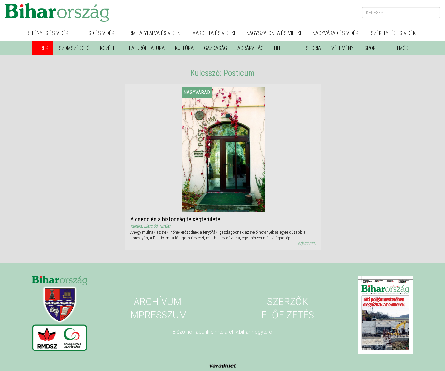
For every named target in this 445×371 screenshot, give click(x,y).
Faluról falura (147, 48)
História (311, 48)
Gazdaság (215, 48)
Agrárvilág (250, 48)
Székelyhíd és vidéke (394, 33)
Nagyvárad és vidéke (336, 33)
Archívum (157, 301)
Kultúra (184, 48)
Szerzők (287, 301)
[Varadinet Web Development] (223, 365)
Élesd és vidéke (99, 33)
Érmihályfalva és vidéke (154, 33)
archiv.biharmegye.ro (248, 332)
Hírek (42, 48)
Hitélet (282, 48)
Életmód (399, 48)
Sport (371, 48)
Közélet (109, 48)
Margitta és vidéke (214, 33)
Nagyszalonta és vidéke (274, 33)
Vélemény (342, 48)
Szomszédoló (74, 48)
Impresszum (157, 315)
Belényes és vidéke (49, 33)
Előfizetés (287, 315)
